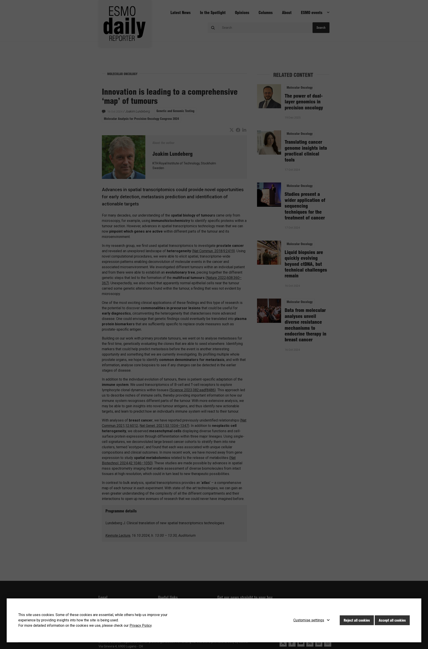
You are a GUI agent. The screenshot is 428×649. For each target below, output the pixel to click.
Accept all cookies (392, 620)
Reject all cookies (357, 620)
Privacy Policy (141, 625)
